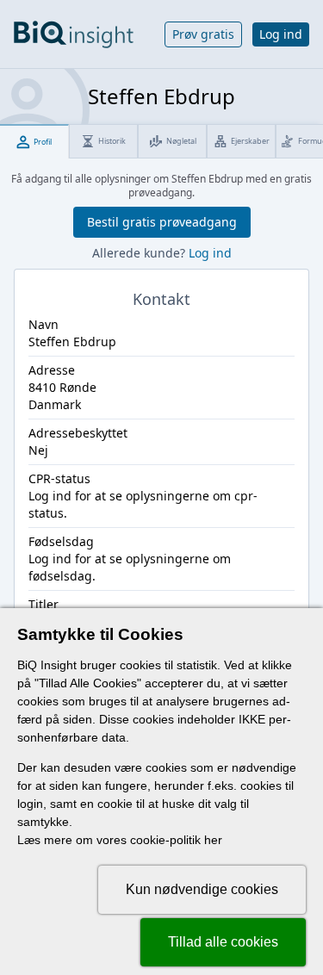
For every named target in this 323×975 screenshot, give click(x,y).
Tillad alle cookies (223, 942)
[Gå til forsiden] (74, 34)
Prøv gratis (203, 34)
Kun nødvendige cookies (202, 889)
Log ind (280, 34)
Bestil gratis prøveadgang (162, 222)
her (213, 840)
